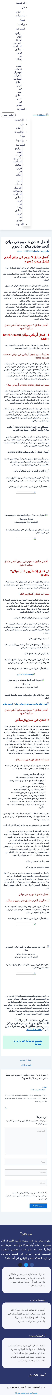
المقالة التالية (26, 1065)
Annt (44, 1087)
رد (6, 1108)
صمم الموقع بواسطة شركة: (26, 1393)
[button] (27, 115)
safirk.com (34, 1029)
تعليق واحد (45, 251)
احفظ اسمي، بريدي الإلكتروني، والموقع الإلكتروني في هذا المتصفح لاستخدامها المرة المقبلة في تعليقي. (26, 1196)
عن (23, 7)
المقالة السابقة (26, 1060)
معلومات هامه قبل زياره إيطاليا (28, 1042)
